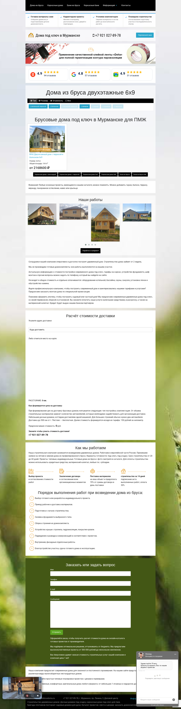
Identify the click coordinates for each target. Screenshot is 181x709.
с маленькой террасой (38, 106)
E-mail (52, 589)
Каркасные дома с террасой (69, 174)
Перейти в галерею (90, 251)
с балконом (54, 106)
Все (69, 101)
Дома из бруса (36, 5)
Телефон (53, 579)
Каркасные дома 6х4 (90, 174)
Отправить (56, 632)
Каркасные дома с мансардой (45, 174)
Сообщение (54, 599)
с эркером (84, 106)
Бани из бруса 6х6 (139, 174)
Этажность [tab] (57, 101)
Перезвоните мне (145, 35)
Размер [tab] (44, 101)
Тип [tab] (34, 101)
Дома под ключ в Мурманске (57, 35)
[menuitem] (36, 5)
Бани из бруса (73, 5)
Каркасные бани (91, 5)
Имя (52, 570)
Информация (109, 5)
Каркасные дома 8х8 (108, 174)
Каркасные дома (55, 5)
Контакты (126, 5)
